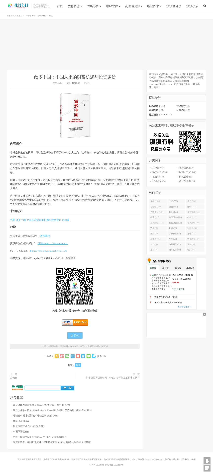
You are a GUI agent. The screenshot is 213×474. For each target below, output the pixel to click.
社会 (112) (191, 217)
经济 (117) (154, 217)
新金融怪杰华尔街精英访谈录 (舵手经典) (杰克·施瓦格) (41, 405)
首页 (60, 6)
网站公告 (184, 176)
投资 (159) (173, 207)
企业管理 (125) (193, 212)
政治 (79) (154, 233)
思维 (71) (191, 233)
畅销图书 (153, 6)
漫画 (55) (191, 244)
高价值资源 (132, 6)
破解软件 (112, 6)
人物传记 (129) (156, 212)
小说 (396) (173, 201)
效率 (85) (173, 228)
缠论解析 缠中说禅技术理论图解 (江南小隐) (35, 415)
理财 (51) (191, 250)
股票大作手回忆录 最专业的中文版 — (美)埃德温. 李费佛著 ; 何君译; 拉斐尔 (52, 410)
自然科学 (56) (175, 244)
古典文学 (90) (193, 223)
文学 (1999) (155, 201)
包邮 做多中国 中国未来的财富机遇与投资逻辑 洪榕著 (40, 220)
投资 (78, 365)
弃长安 (13, 377)
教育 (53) (154, 250)
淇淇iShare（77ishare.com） (53, 243)
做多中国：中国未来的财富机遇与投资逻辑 (75, 77)
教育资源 (74, 6)
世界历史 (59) (193, 239)
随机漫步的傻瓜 (21, 421)
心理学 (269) (155, 207)
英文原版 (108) (175, 223)
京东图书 (45, 236)
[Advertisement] (106, 45)
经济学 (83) (192, 228)
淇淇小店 (192, 6)
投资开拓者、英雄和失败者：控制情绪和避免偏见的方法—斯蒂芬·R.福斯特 (52, 442)
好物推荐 (157, 168)
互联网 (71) (155, 239)
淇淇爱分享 (173, 6)
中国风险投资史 (21, 431)
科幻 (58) (154, 244)
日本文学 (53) (175, 250)
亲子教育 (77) (175, 233)
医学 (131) (191, 207)
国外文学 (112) (156, 223)
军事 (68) (173, 239)
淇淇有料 (18, 6)
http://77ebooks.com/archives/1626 (48, 251)
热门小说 (157, 172)
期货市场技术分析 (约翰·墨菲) (28, 426)
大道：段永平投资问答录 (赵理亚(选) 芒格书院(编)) (39, 437)
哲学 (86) (154, 228)
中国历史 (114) (175, 217)
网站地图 (109, 465)
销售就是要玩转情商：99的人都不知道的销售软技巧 (113, 377)
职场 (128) (173, 212)
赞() (76, 335)
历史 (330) (191, 201)
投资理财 (42, 15)
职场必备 (93, 6)
